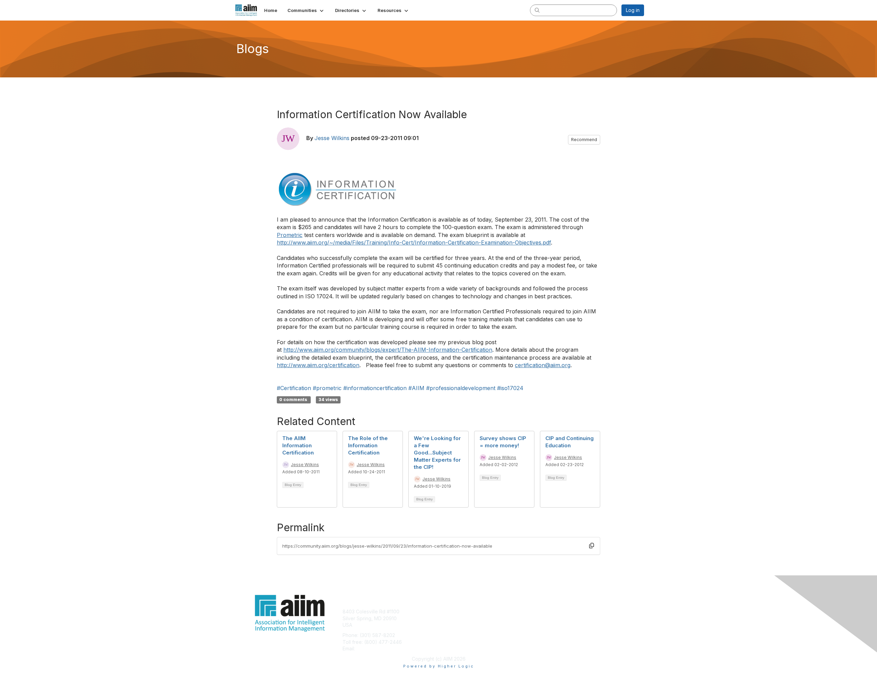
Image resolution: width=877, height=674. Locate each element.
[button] (306, 10)
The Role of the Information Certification (368, 445)
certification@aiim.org (542, 365)
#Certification (294, 388)
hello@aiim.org (373, 648)
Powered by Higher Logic (438, 666)
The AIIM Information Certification (298, 445)
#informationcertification (375, 388)
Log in (633, 10)
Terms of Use (555, 618)
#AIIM (416, 388)
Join (446, 611)
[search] (537, 9)
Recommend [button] (584, 139)
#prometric (327, 388)
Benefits (450, 618)
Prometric (289, 235)
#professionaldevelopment (460, 388)
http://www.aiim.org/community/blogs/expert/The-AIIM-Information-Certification (387, 349)
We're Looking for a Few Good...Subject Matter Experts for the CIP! (437, 452)
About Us (550, 611)
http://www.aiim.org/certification (318, 365)
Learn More (454, 625)
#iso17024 (510, 388)
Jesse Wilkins (331, 138)
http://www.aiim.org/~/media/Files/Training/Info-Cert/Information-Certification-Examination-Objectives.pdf (414, 242)
